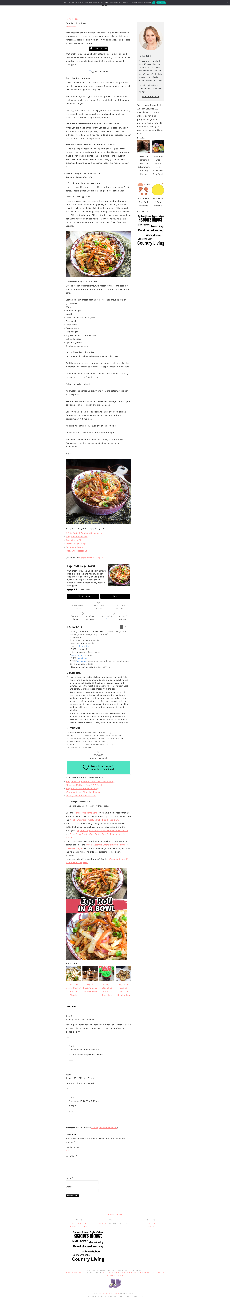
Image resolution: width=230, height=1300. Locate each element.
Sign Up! (103, 1223)
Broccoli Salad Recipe (76, 544)
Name (69, 1178)
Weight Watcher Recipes (91, 558)
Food (76, 19)
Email (69, 1187)
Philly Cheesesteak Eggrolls (79, 551)
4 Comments (73, 26)
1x (121, 626)
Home (68, 19)
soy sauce (82, 661)
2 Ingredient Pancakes (77, 536)
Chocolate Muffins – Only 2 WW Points (84, 785)
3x (128, 626)
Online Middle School (109, 1294)
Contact (151, 1223)
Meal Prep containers (86, 813)
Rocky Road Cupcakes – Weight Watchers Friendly (90, 781)
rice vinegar (82, 658)
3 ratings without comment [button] (104, 1127)
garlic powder (82, 646)
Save (115, 596)
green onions (77, 655)
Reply (68, 1037)
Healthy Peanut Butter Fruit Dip (81, 795)
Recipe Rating (72, 1147)
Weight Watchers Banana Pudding (82, 788)
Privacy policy (161, 2)
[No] (228, 3)
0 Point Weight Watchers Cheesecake (84, 533)
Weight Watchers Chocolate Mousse (83, 792)
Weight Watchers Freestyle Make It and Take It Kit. (94, 820)
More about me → (150, 96)
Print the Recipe (84, 596)
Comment (71, 1156)
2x (125, 626)
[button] (68, 589)
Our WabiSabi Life (74, 1273)
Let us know (96, 769)
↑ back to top (115, 1214)
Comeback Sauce (74, 547)
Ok (154, 2)
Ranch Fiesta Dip (74, 540)
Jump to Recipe (99, 49)
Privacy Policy (79, 1223)
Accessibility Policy (79, 1226)
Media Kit (151, 1226)
